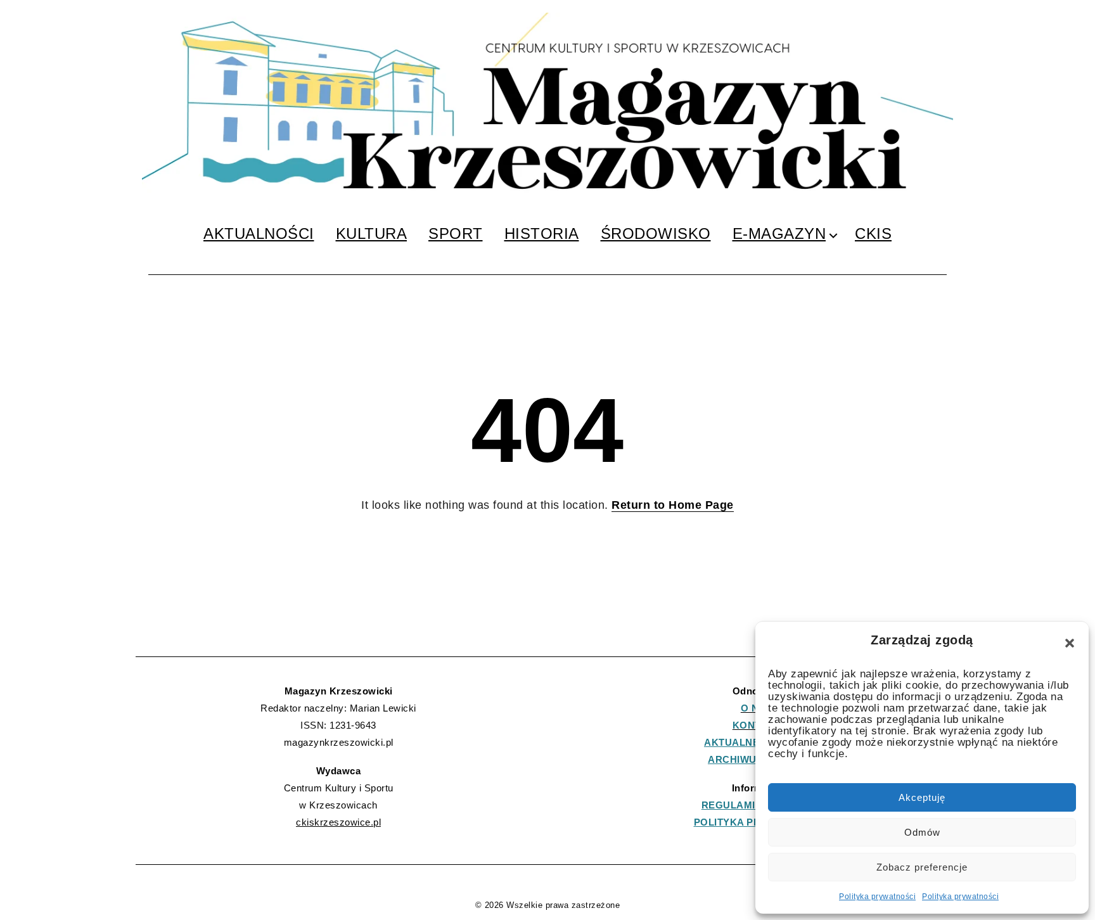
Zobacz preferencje (922, 867)
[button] (1069, 643)
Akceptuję (922, 797)
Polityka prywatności (877, 896)
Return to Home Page (673, 505)
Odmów (922, 832)
